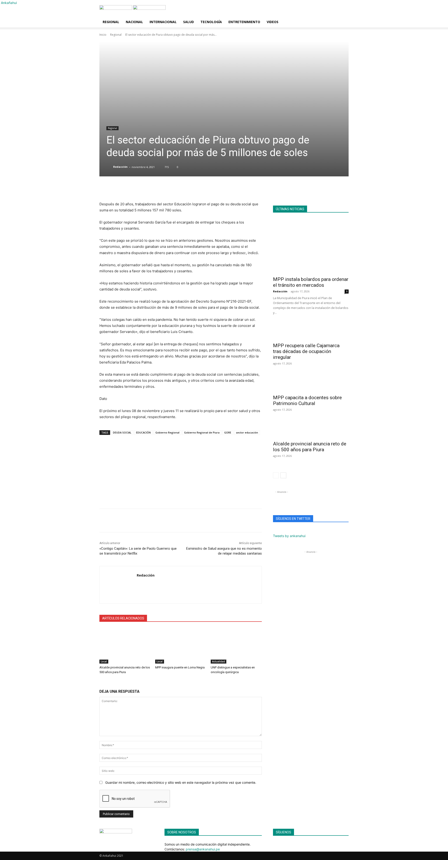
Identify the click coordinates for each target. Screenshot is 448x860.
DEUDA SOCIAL (122, 432)
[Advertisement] (180, 469)
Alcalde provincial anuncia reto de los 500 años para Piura (309, 446)
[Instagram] (278, 844)
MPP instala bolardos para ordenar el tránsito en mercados (310, 282)
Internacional (163, 22)
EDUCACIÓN (143, 432)
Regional (111, 22)
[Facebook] (114, 520)
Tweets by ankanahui (289, 536)
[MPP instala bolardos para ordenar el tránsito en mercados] (311, 246)
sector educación (247, 432)
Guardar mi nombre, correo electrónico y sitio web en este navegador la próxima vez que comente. (180, 782)
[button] (343, 11)
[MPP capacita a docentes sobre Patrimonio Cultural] (311, 383)
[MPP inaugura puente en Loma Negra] (180, 646)
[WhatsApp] (104, 520)
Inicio (102, 35)
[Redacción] (109, 166)
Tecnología (211, 22)
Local (104, 661)
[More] (220, 189)
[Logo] (116, 8)
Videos (272, 22)
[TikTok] (282, 844)
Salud (188, 22)
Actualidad (218, 661)
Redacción (120, 166)
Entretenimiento (244, 22)
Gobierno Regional (167, 432)
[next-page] (283, 475)
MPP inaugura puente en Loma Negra (180, 667)
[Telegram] (136, 520)
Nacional (134, 22)
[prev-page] (276, 475)
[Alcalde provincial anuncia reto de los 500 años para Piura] (124, 646)
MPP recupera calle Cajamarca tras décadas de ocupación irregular (306, 351)
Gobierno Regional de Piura (202, 432)
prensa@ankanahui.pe (203, 849)
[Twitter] (125, 520)
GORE (227, 432)
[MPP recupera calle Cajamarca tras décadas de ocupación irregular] (311, 331)
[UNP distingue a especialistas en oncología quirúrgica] (236, 646)
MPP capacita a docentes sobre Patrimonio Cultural (307, 400)
